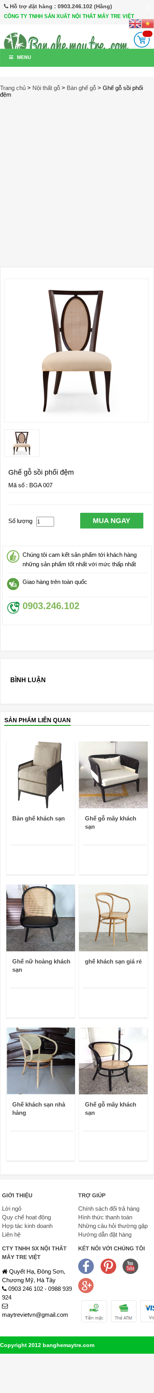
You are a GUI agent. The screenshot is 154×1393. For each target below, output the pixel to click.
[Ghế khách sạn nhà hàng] (40, 1060)
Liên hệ (11, 1234)
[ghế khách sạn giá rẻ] (113, 917)
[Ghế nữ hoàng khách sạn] (40, 917)
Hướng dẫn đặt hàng (104, 1234)
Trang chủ (13, 87)
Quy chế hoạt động (26, 1217)
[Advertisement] (77, 178)
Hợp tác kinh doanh (27, 1225)
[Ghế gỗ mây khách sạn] (113, 774)
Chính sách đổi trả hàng (108, 1208)
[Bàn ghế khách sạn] (40, 774)
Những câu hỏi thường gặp (113, 1225)
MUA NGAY (111, 521)
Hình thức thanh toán (105, 1217)
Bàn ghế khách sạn (38, 818)
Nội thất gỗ (46, 87)
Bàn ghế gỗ (81, 87)
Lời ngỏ (11, 1208)
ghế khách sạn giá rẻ (113, 961)
